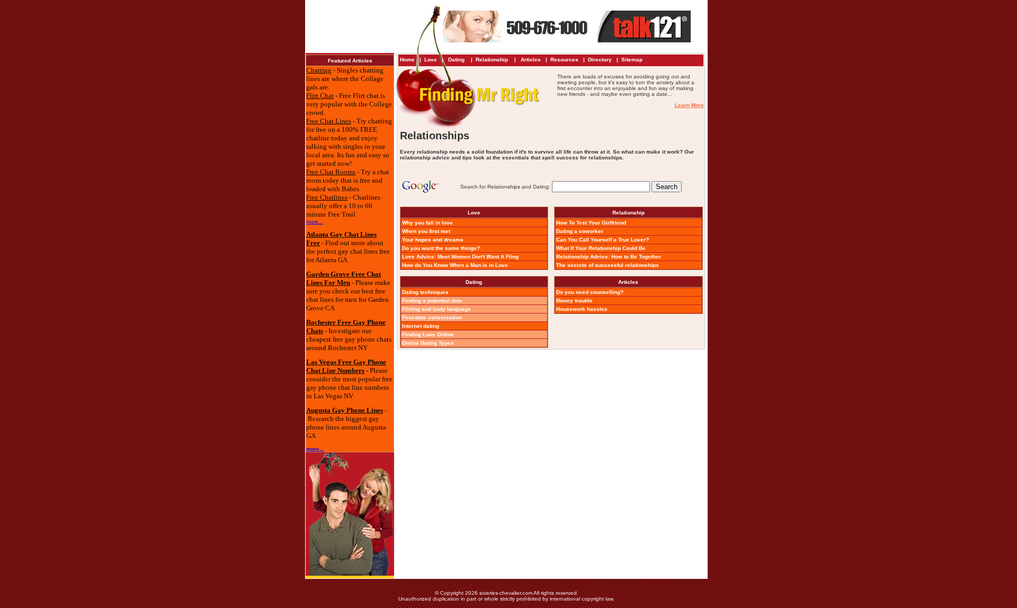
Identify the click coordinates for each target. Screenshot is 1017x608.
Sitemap (632, 59)
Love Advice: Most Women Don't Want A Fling (460, 257)
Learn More (689, 105)
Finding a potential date (432, 300)
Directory (600, 59)
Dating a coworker (579, 231)
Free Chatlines (326, 197)
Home (407, 59)
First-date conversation (432, 317)
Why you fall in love (427, 223)
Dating (456, 59)
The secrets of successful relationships (607, 265)
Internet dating (420, 326)
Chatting (319, 70)
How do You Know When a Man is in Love (455, 265)
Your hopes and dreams (432, 240)
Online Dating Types (428, 343)
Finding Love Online (428, 334)
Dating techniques (425, 292)
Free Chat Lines (328, 121)
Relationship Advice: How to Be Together (608, 257)
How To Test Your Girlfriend (591, 223)
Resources (564, 59)
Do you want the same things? (441, 248)
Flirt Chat (320, 96)
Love (430, 59)
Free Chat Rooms (330, 172)
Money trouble (574, 300)
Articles (531, 59)
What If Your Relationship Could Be (601, 248)
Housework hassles (582, 309)
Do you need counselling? (589, 292)
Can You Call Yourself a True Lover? (602, 240)
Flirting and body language (436, 309)
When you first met (426, 231)
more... (314, 222)
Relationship (493, 59)
